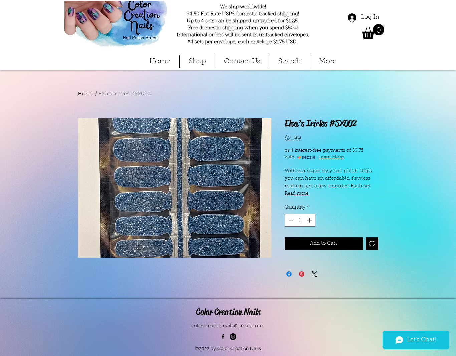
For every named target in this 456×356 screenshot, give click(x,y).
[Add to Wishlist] (372, 243)
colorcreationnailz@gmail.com (227, 326)
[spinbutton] (300, 220)
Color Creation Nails (228, 312)
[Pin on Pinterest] (302, 274)
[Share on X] (314, 274)
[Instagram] (233, 336)
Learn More (331, 157)
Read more (297, 193)
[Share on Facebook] (289, 274)
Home (86, 94)
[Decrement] (290, 220)
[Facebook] (223, 336)
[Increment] (310, 220)
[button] (373, 31)
